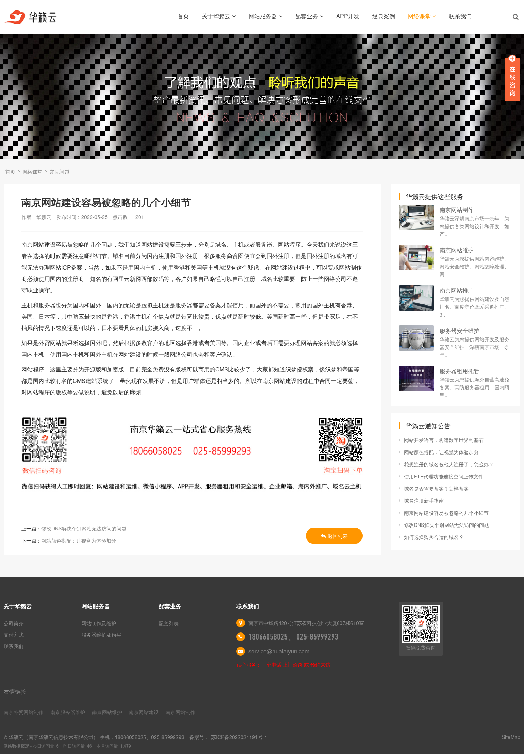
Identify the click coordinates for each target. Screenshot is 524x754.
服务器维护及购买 (101, 634)
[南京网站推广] (416, 298)
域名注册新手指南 (424, 500)
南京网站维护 (457, 250)
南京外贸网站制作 (23, 711)
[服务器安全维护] (416, 338)
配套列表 (169, 623)
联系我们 (460, 16)
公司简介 (14, 623)
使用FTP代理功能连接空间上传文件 (443, 476)
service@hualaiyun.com (278, 651)
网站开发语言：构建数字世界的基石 (444, 439)
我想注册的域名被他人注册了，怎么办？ (449, 464)
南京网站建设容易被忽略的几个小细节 (446, 512)
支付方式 (14, 634)
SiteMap (511, 736)
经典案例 (383, 16)
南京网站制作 (457, 210)
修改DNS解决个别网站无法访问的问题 (84, 528)
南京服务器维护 (67, 711)
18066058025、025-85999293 (293, 636)
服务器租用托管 (459, 371)
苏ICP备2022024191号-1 (239, 736)
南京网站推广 (457, 290)
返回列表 (338, 535)
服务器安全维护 (459, 331)
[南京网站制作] (416, 217)
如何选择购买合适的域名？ (434, 536)
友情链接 (15, 691)
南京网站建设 (144, 711)
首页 (183, 16)
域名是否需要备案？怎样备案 (436, 488)
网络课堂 (419, 16)
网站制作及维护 (98, 623)
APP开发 (347, 16)
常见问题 (60, 171)
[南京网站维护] (416, 257)
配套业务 (306, 16)
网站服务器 (262, 16)
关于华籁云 (216, 16)
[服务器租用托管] (416, 378)
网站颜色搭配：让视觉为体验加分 (78, 540)
